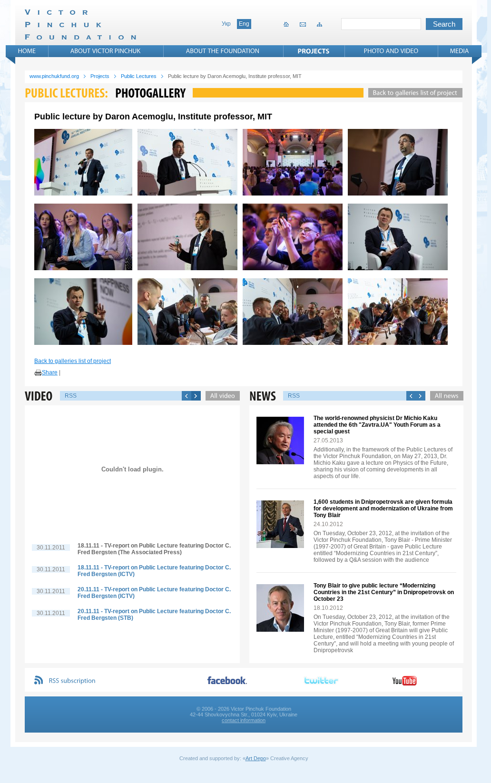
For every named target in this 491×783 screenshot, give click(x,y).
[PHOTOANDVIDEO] (391, 51)
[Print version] (38, 373)
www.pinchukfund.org (54, 76)
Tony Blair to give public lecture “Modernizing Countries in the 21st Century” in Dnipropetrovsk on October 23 (384, 592)
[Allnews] (444, 396)
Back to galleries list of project (72, 361)
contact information (243, 720)
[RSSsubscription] (72, 681)
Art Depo (256, 758)
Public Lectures (139, 76)
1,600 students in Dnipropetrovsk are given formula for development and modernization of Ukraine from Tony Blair (383, 509)
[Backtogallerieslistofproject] (412, 93)
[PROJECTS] (314, 51)
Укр (226, 23)
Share (50, 372)
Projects (99, 76)
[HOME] (27, 51)
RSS (71, 395)
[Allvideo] (220, 396)
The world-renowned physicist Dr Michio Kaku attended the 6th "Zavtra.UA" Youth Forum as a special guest (377, 425)
